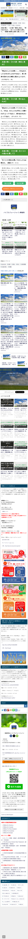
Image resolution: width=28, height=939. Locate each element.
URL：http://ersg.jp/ (6, 648)
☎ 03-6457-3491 (5, 539)
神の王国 (6, 890)
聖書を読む (16, 901)
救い (24, 23)
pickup (5, 904)
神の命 (21, 896)
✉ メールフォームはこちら (8, 542)
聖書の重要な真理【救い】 (9, 271)
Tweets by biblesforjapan (7, 814)
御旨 (13, 25)
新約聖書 (15, 23)
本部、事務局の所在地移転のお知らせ (11, 746)
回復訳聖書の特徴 (4, 7)
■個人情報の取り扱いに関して (9, 766)
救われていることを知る (18, 898)
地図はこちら (5, 511)
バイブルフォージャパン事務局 (14, 212)
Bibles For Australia (9, 830)
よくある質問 (6, 901)
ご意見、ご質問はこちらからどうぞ (12, 758)
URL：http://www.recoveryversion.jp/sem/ (11, 545)
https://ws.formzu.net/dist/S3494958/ (10, 684)
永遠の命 (14, 904)
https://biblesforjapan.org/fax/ (8, 697)
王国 (5, 887)
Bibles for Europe (8, 832)
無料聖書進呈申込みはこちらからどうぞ (13, 761)
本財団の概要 (22, 7)
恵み (9, 25)
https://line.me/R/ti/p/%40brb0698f (9, 644)
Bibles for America (8, 825)
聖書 (20, 23)
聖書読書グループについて (13, 7)
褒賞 (21, 904)
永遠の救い (4, 25)
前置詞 (12, 887)
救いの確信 (6, 893)
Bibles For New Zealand (10, 829)
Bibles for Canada (8, 827)
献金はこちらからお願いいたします (13, 809)
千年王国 (6, 896)
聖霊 (19, 887)
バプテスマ (6, 898)
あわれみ (18, 25)
